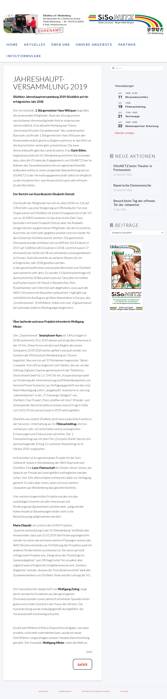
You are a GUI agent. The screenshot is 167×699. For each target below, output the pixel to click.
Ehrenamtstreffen (136, 97)
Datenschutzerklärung (100, 691)
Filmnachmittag (135, 106)
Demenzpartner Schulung (142, 126)
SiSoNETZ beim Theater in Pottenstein (132, 168)
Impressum (69, 691)
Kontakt (48, 691)
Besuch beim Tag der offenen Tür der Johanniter (134, 203)
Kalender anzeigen (124, 132)
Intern (124, 691)
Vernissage (132, 116)
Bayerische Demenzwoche (132, 185)
